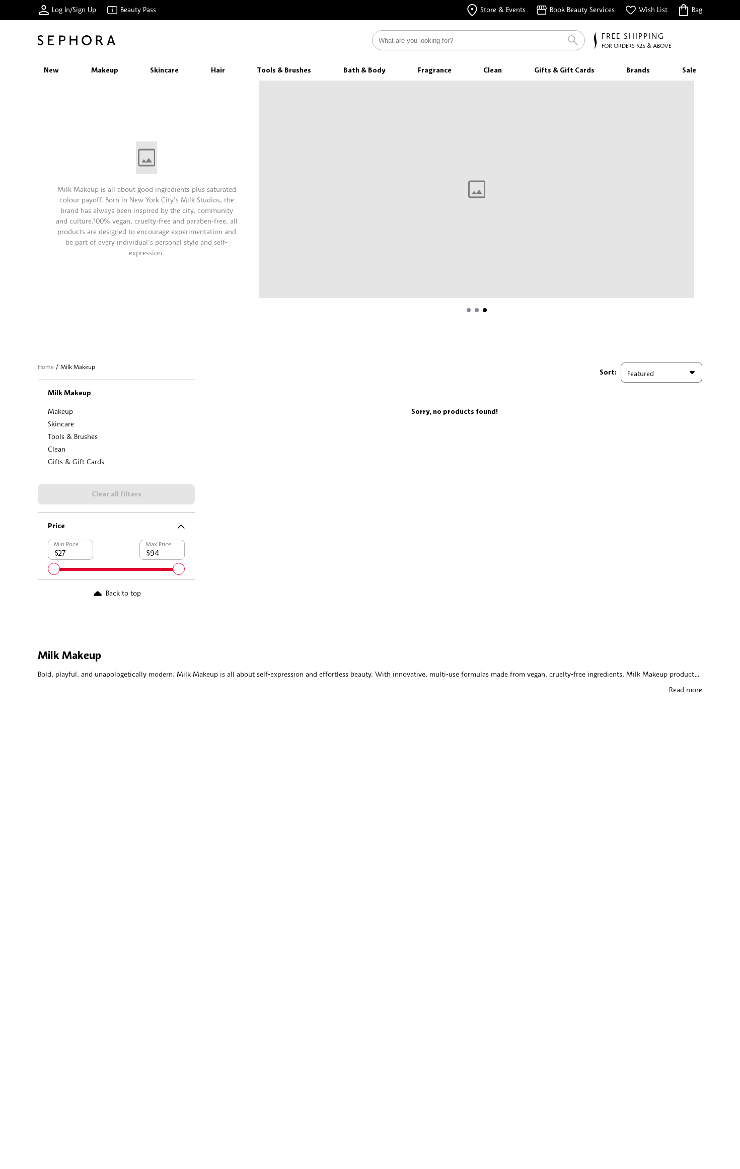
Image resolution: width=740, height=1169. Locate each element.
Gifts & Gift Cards (76, 461)
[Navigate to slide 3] (485, 310)
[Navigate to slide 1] (469, 310)
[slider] (54, 569)
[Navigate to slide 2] (477, 310)
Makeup (60, 411)
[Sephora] (76, 40)
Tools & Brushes (73, 436)
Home (46, 367)
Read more (685, 689)
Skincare (61, 423)
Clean (56, 449)
